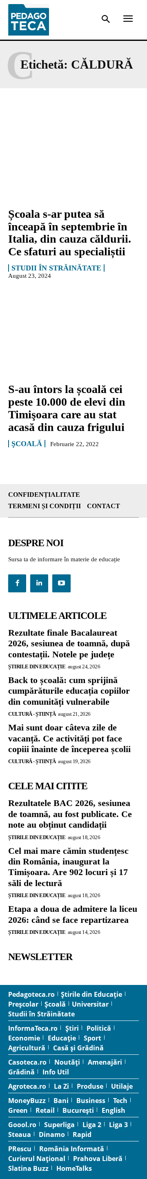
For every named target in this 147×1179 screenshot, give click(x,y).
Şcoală (26, 443)
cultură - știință (32, 714)
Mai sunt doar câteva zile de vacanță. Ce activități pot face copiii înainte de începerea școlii (69, 738)
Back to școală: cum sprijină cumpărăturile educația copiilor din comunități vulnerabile (69, 691)
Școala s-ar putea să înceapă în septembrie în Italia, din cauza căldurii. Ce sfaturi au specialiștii (69, 233)
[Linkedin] (39, 583)
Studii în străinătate (56, 268)
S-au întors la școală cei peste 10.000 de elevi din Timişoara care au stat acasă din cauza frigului (66, 408)
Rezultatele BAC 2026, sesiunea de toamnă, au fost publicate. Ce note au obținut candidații (70, 814)
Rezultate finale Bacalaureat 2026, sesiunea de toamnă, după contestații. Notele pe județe (69, 643)
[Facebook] (17, 583)
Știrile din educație (36, 666)
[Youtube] (61, 583)
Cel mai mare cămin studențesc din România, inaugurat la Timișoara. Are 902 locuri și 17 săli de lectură (68, 867)
